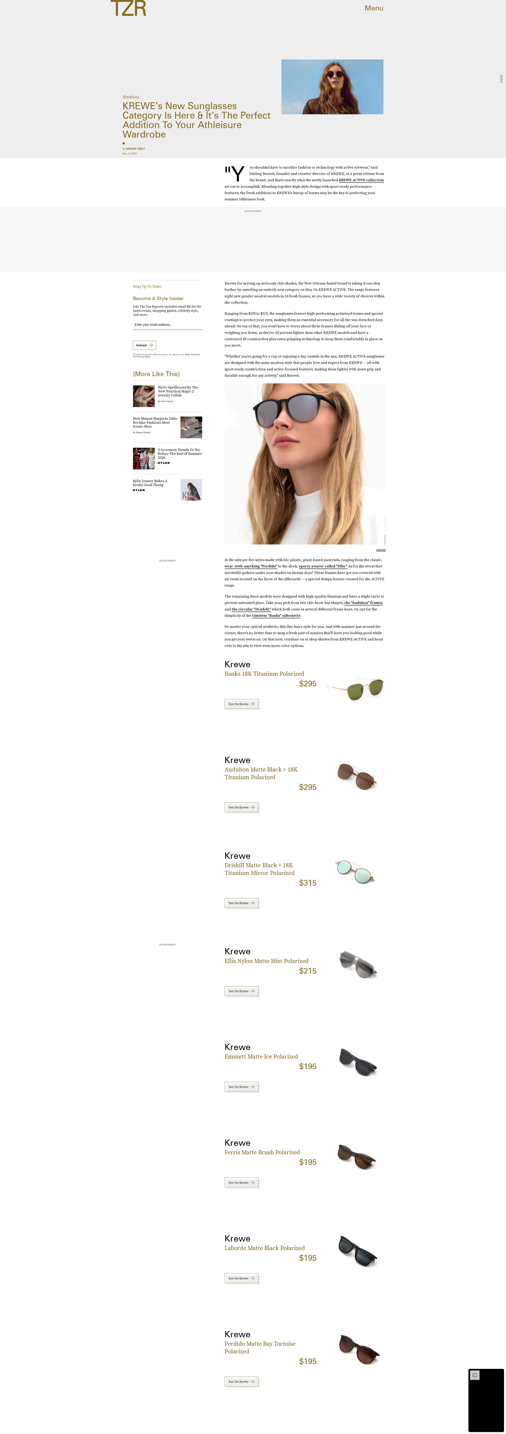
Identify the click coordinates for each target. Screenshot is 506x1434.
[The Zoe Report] (128, 8)
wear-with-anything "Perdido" (251, 566)
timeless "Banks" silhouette (276, 615)
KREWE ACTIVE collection (361, 179)
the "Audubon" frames (363, 602)
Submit (141, 345)
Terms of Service (192, 354)
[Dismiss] (500, 1372)
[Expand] (473, 1372)
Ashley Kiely (135, 148)
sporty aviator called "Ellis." (323, 566)
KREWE (501, 79)
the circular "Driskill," (251, 609)
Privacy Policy (143, 356)
